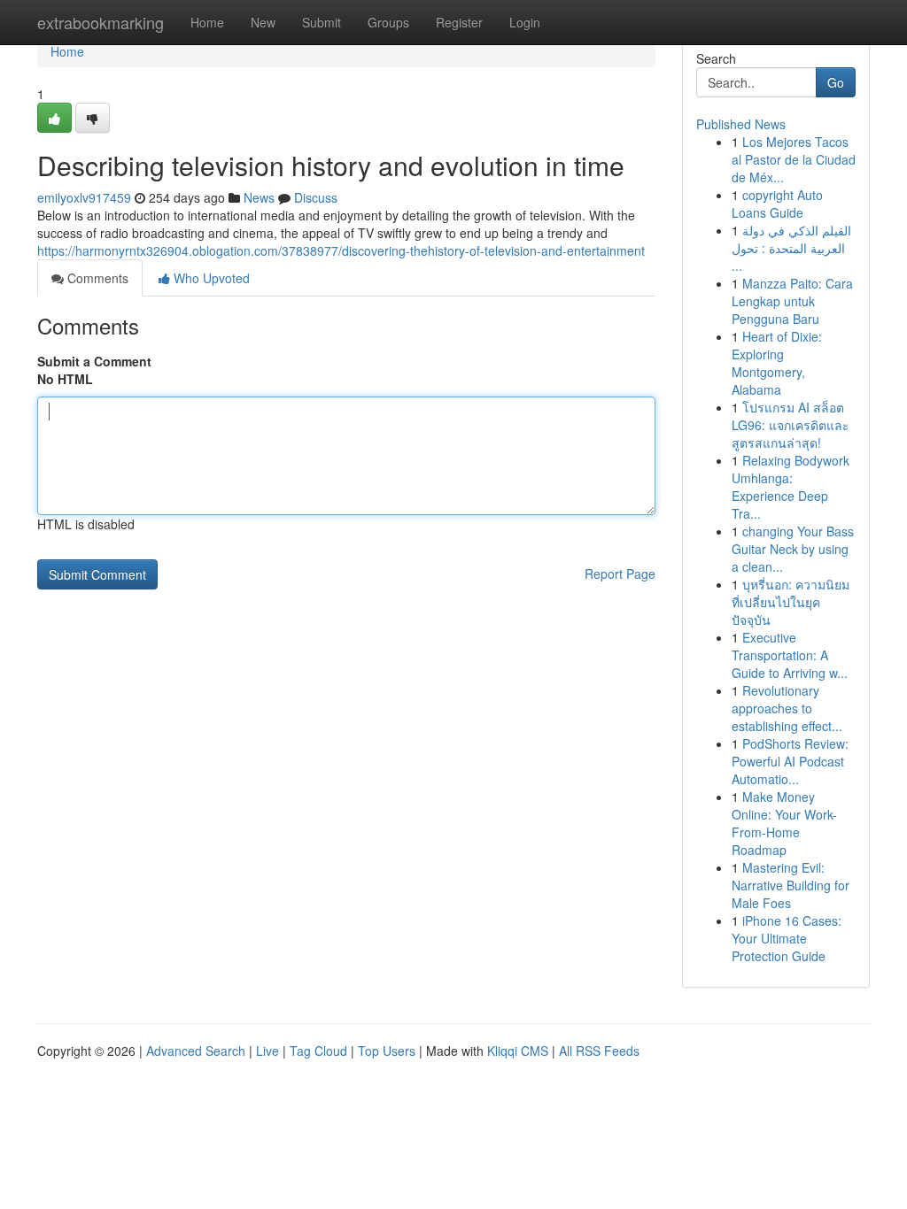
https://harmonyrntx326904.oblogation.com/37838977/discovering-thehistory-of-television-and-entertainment (341, 250)
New (263, 22)
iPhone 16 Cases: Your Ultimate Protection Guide (786, 938)
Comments (96, 278)
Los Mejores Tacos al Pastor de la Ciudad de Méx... (794, 159)
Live (267, 1050)
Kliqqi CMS (517, 1050)
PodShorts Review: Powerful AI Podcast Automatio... (790, 761)
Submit (321, 22)
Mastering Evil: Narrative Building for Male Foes (790, 885)
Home (207, 22)
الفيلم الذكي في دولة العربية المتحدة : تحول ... (791, 247)
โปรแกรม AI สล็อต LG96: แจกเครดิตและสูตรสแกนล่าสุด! (790, 424)
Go (835, 82)
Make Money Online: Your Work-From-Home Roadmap (784, 823)
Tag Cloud (318, 1050)
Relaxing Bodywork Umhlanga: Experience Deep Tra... (790, 486)
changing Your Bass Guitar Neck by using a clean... (793, 548)
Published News (741, 124)
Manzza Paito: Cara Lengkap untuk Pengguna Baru (792, 300)
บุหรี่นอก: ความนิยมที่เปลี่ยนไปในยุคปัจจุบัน (790, 601)
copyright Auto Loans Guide (777, 203)
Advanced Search (195, 1050)
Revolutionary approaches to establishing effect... (787, 708)
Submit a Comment (94, 361)
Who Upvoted (210, 278)
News (259, 197)
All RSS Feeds (599, 1050)
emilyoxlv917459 (84, 197)
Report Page (620, 573)
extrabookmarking (100, 22)
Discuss (315, 197)
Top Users (386, 1050)
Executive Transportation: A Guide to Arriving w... (790, 655)
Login (524, 22)
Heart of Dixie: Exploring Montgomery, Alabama (777, 362)
